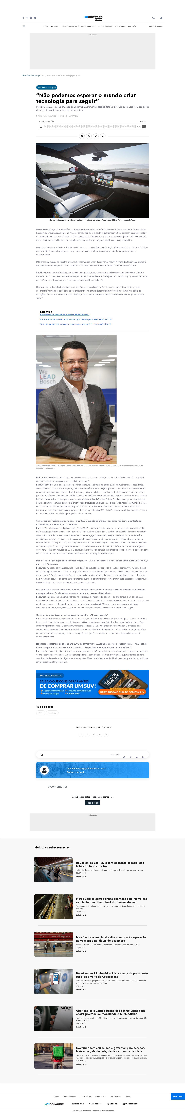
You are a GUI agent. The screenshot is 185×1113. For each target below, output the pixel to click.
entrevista (52, 713)
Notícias (79, 1103)
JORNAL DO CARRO (105, 26)
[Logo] (93, 17)
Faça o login (92, 803)
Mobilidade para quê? (34, 76)
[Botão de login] (161, 17)
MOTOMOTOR (120, 26)
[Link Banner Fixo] (92, 684)
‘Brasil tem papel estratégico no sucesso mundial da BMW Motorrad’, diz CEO (75, 324)
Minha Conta (100, 1096)
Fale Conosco (115, 1096)
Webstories (131, 1103)
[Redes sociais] (23, 18)
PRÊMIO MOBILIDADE (87, 26)
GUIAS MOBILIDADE (70, 26)
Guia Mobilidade (69, 1096)
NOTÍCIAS (55, 26)
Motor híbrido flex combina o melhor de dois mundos (64, 314)
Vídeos (113, 1103)
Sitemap (128, 1096)
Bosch (41, 713)
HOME (46, 26)
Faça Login (177, 1096)
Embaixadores (85, 1096)
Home (24, 76)
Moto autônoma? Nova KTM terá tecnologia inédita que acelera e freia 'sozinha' (76, 319)
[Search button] (153, 18)
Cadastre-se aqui (75, 772)
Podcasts (96, 1103)
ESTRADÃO (132, 26)
